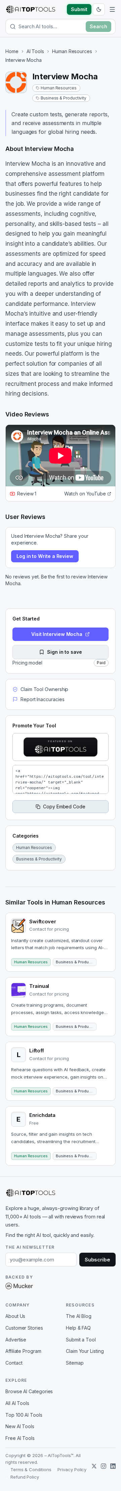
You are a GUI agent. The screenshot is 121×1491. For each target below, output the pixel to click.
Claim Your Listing (85, 1351)
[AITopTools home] (30, 9)
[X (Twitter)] (94, 1466)
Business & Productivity (63, 97)
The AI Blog (78, 1316)
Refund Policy (24, 1477)
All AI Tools (17, 1403)
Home (11, 51)
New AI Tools (19, 1426)
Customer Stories (24, 1328)
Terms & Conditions (30, 1469)
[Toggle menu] (112, 9)
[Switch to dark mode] (99, 9)
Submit (79, 9)
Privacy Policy (71, 1469)
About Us (15, 1316)
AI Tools (35, 51)
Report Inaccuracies (42, 699)
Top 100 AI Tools (23, 1415)
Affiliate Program (23, 1351)
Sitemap (74, 1363)
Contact (13, 1363)
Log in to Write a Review (44, 556)
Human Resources (72, 51)
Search (98, 26)
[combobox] (50, 26)
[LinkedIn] (113, 1466)
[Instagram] (103, 1466)
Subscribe (97, 1259)
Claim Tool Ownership (44, 689)
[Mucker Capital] (19, 1286)
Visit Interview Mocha (56, 634)
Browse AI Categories (29, 1391)
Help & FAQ (78, 1328)
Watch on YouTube (85, 493)
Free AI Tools (20, 1438)
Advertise (15, 1339)
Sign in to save (64, 652)
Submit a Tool (81, 1339)
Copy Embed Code (64, 806)
